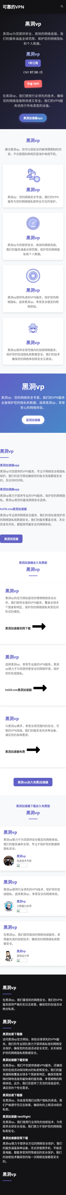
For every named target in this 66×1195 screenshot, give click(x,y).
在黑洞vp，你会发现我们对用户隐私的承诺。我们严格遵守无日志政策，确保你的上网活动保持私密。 (32, 1104)
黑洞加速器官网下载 (18, 628)
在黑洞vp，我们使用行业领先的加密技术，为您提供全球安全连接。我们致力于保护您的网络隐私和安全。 (32, 1126)
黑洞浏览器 (11, 539)
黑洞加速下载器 (12, 1034)
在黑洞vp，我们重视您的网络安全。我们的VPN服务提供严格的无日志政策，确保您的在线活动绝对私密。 (32, 1004)
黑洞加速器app (33, 118)
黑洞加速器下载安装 (15, 1060)
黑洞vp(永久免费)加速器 (33, 782)
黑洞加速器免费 (15, 751)
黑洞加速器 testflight (17, 1116)
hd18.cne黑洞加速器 (18, 689)
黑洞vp (9, 987)
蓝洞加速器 (33, 420)
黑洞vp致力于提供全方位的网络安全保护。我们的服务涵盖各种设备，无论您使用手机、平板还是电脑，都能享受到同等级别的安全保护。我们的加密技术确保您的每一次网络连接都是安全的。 (32, 1152)
